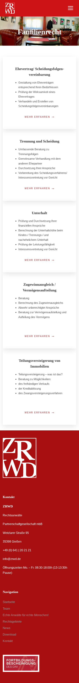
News (6, 628)
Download (9, 634)
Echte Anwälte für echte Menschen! (26, 615)
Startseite (9, 602)
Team (6, 608)
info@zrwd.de (12, 558)
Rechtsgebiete (12, 621)
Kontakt (8, 641)
